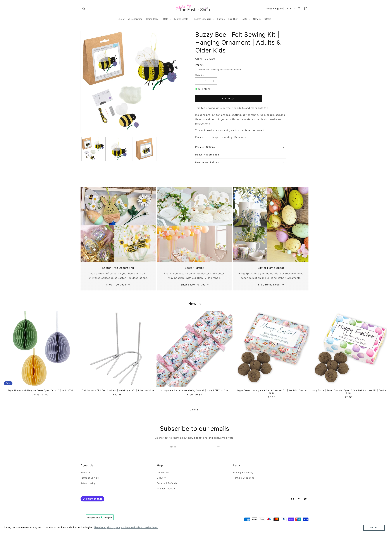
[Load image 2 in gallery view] (119, 149)
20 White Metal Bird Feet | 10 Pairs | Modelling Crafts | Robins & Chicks (117, 390)
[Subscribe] (218, 446)
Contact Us (163, 472)
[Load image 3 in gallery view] (145, 149)
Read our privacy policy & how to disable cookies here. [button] (126, 527)
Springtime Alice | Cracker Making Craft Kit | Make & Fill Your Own (194, 390)
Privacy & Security (243, 472)
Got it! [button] (374, 527)
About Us (85, 472)
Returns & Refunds (167, 483)
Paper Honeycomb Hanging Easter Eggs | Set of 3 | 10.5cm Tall (40, 390)
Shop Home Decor (269, 284)
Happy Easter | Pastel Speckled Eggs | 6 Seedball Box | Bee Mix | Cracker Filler (349, 391)
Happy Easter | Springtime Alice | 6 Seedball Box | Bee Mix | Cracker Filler (271, 391)
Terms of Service (90, 477)
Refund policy (88, 483)
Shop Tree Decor (116, 284)
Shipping (215, 69)
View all (194, 409)
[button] (84, 8)
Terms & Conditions (243, 477)
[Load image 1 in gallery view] (93, 149)
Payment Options (166, 488)
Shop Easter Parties (193, 284)
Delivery (161, 477)
